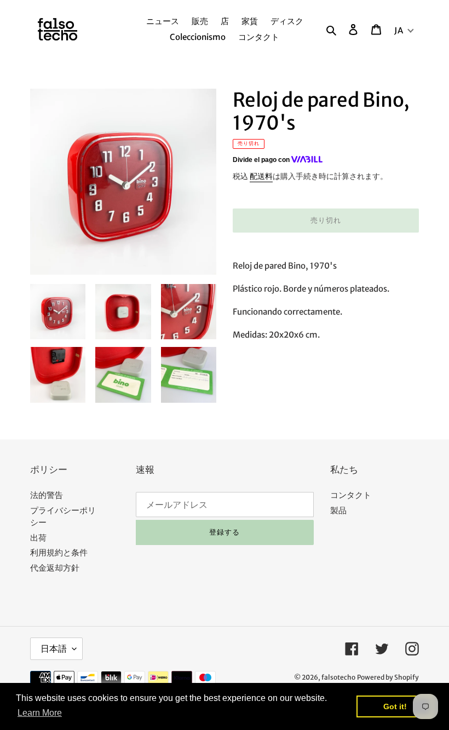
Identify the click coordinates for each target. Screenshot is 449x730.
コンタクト (350, 495)
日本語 (54, 648)
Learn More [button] (40, 712)
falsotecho (338, 677)
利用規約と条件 (59, 552)
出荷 (38, 537)
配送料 (261, 176)
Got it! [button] (395, 706)
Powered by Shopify (388, 677)
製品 (338, 510)
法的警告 (46, 495)
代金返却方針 (54, 568)
